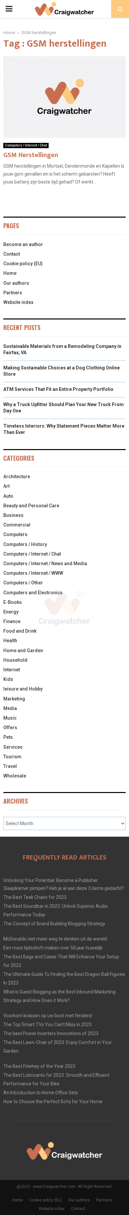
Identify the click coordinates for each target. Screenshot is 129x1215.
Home (10, 273)
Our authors (16, 283)
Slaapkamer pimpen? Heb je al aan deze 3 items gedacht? (63, 888)
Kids (8, 679)
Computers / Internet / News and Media (45, 563)
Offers (10, 727)
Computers (15, 534)
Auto (8, 496)
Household (15, 660)
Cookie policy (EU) (23, 263)
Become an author (23, 244)
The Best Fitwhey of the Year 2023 (39, 1066)
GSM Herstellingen (30, 155)
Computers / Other (23, 582)
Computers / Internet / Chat (26, 145)
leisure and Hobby (23, 688)
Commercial (16, 524)
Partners (12, 292)
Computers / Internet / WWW (33, 573)
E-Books (12, 602)
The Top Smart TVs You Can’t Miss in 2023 (47, 1024)
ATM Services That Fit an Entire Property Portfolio (58, 389)
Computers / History (25, 544)
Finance (12, 621)
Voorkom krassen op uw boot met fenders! (47, 1015)
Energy (11, 611)
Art (6, 486)
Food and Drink (19, 631)
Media (10, 708)
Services (12, 747)
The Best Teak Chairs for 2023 (34, 897)
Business (13, 515)
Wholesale (14, 775)
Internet (11, 669)
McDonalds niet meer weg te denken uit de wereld (55, 939)
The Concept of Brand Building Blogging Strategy (54, 923)
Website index (18, 302)
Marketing (14, 698)
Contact (11, 254)
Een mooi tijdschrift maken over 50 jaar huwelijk (53, 947)
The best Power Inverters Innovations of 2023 (50, 1033)
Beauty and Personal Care (31, 505)
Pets (8, 737)
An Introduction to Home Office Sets (40, 1092)
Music (10, 718)
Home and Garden (23, 650)
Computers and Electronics (33, 592)
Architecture (16, 476)
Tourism (12, 756)
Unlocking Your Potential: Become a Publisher (50, 880)
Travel (10, 766)
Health (10, 640)
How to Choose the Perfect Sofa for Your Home (53, 1101)
